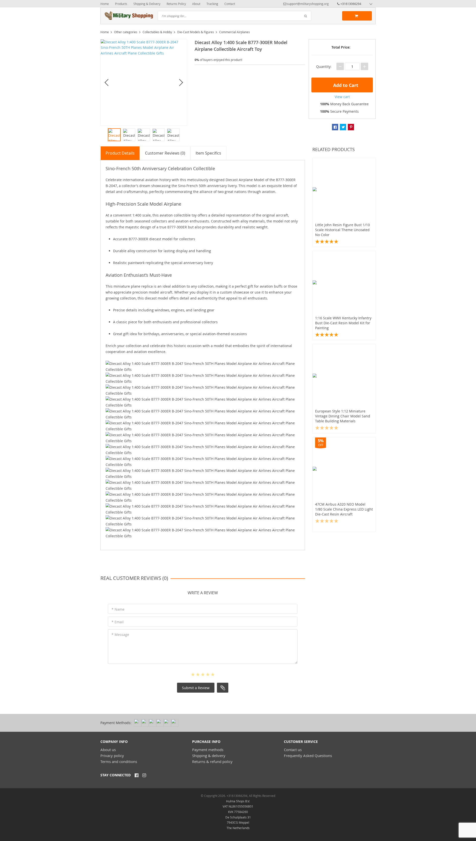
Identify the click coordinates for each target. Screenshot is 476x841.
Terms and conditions (118, 761)
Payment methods (207, 749)
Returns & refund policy (212, 761)
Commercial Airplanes (234, 32)
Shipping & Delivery (146, 4)
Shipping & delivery (208, 755)
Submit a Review (195, 687)
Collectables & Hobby (157, 32)
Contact (229, 4)
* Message (120, 634)
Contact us (293, 749)
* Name (118, 609)
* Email (118, 622)
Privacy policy (112, 755)
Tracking (212, 4)
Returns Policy (176, 4)
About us (108, 749)
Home (104, 4)
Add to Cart (345, 85)
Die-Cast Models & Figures (195, 32)
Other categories (125, 32)
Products (121, 4)
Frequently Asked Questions (308, 755)
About (196, 4)
